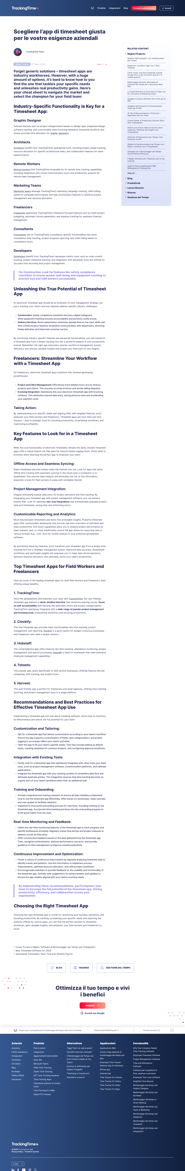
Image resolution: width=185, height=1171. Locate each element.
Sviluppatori (17, 1056)
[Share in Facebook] (106, 64)
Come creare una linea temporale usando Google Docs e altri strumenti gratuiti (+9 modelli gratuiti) (144, 75)
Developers (19, 256)
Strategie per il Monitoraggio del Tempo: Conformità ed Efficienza (144, 152)
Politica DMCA (18, 1075)
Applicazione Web (108, 1048)
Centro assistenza (19, 1052)
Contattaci (16, 1060)
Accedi (167, 8)
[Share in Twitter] (103, 64)
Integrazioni (114, 8)
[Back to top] (172, 1030)
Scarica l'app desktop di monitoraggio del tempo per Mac (112, 1055)
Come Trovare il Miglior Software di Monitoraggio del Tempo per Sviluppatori (55, 947)
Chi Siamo (16, 1064)
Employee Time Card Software (146, 1077)
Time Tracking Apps (42, 1079)
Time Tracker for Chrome (111, 1077)
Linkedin (13, 1170)
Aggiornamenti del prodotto (46, 1056)
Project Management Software (146, 1059)
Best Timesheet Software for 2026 (33, 950)
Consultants (20, 234)
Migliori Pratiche (22, 64)
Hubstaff (57, 652)
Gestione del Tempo (138, 197)
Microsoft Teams (41, 1064)
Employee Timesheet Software (146, 1055)
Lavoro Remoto (135, 187)
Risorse (131, 192)
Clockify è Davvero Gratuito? (79, 1052)
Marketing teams (22, 191)
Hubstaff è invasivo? (76, 1077)
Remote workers (22, 169)
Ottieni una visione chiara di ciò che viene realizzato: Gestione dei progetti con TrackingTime (145, 130)
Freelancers (19, 213)
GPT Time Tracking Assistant (46, 1075)
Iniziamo (90, 1005)
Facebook (18, 1170)
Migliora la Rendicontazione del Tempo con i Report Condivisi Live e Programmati (146, 145)
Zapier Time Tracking (43, 1071)
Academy (16, 1048)
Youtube (23, 1170)
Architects (19, 148)
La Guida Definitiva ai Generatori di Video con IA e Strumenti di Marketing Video (146, 93)
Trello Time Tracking (42, 1067)
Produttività (133, 183)
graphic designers (59, 133)
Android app (105, 1073)
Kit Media (16, 1071)
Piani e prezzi (40, 1048)
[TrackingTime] (25, 8)
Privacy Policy (17, 1152)
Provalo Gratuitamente (143, 8)
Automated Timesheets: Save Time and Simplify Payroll (44, 954)
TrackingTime (76, 598)
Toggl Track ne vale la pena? (79, 1048)
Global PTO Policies (42, 1094)
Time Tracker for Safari (110, 1085)
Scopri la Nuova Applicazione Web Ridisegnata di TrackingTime (141, 167)
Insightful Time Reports (143, 1081)
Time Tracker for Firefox (110, 1081)
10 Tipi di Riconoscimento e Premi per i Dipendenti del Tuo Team (143, 114)
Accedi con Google (95, 1013)
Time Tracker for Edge (110, 1089)
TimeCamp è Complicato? (78, 1073)
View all (131, 173)
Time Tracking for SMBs (44, 1090)
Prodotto (101, 8)
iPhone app (105, 1069)
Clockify (47, 630)
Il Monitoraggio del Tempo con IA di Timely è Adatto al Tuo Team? (80, 1059)
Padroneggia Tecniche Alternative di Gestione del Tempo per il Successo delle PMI (145, 84)
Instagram (30, 1170)
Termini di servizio (32, 1152)
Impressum (16, 1079)
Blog (126, 8)
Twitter (35, 1170)
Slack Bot (38, 1060)
